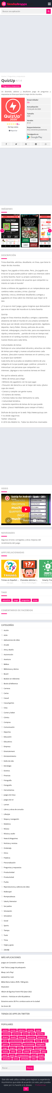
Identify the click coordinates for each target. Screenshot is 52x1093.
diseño (13, 1037)
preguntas (26, 600)
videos (41, 1059)
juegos (12, 1048)
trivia (35, 600)
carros (25, 1034)
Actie (5, 635)
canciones (6, 1034)
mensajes (28, 1048)
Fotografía (7, 780)
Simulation (8, 916)
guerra (5, 1044)
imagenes (40, 1044)
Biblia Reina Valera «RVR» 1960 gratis (14, 982)
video (33, 1059)
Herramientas (9, 790)
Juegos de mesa (9, 795)
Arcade (6, 645)
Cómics (6, 717)
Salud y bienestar (10, 901)
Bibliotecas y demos (11, 669)
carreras (16, 1034)
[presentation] (2, 230)
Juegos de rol (8, 800)
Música (6, 829)
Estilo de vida (9, 761)
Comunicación (9, 727)
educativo (6, 600)
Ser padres (8, 906)
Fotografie (8, 785)
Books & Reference (11, 683)
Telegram (36, 144)
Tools (6, 935)
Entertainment (9, 751)
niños (13, 1051)
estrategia (29, 1041)
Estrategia (7, 766)
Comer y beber (9, 712)
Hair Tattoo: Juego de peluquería (13, 967)
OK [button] (26, 1089)
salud (33, 1055)
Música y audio (9, 833)
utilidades (25, 1059)
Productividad (9, 872)
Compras (7, 722)
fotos (38, 1041)
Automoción (8, 654)
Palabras (7, 858)
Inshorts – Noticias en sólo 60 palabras (15, 996)
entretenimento (16, 1041)
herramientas (28, 1044)
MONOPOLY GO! (7, 977)
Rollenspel (7, 891)
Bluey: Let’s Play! (7, 972)
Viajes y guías (9, 945)
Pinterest (26, 144)
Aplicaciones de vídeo (12, 640)
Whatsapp (45, 144)
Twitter (16, 144)
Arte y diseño (9, 650)
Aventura (7, 659)
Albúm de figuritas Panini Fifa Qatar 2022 (16, 991)
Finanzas (7, 775)
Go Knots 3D (6, 1006)
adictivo (21, 1030)
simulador (7, 1059)
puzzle (12, 1055)
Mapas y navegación (11, 819)
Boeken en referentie (11, 679)
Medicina (7, 824)
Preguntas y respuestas (16, 76)
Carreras (7, 688)
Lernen (6, 804)
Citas (5, 708)
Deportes (7, 732)
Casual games (9, 703)
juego (16, 600)
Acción (6, 630)
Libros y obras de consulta (13, 809)
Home (3, 76)
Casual (6, 698)
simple (41, 1055)
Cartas (6, 693)
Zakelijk (6, 950)
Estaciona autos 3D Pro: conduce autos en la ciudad (20, 1001)
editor (5, 1041)
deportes (40, 1034)
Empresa (7, 746)
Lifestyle (7, 814)
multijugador (40, 1048)
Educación (7, 737)
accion (5, 1030)
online (26, 1051)
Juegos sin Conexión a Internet (12, 962)
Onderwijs (7, 848)
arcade (30, 1030)
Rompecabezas (9, 896)
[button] (48, 11)
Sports (6, 925)
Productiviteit (9, 877)
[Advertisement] (26, 44)
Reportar (13, 130)
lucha (20, 1048)
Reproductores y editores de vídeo (17, 887)
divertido (31, 1037)
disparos (22, 1037)
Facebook (6, 144)
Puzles (6, 882)
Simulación (8, 911)
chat (32, 1034)
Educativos (8, 741)
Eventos (7, 771)
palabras (35, 1051)
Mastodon (5, 987)
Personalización (10, 862)
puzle (5, 1055)
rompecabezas (23, 1055)
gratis (45, 1041)
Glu (28, 102)
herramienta (16, 1044)
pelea (44, 1051)
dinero (5, 1037)
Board (6, 674)
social (16, 1059)
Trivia (6, 940)
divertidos (42, 1037)
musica (5, 1051)
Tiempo (6, 930)
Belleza (6, 664)
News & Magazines (11, 838)
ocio (19, 1051)
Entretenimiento (10, 756)
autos (38, 1030)
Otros (6, 853)
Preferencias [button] (40, 1085)
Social (6, 921)
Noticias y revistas (10, 843)
